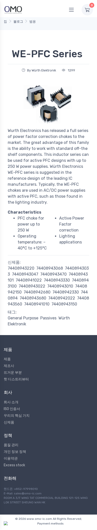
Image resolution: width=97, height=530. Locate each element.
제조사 (9, 366)
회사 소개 (11, 402)
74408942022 (61, 298)
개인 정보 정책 (15, 452)
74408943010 (60, 286)
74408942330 (65, 292)
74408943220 (21, 268)
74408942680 (37, 292)
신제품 (9, 422)
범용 (32, 21)
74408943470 (53, 274)
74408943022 (32, 286)
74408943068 (49, 268)
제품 (7, 359)
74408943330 (57, 280)
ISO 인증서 (12, 409)
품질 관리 (11, 445)
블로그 (18, 21)
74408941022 (29, 280)
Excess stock (14, 465)
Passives (48, 318)
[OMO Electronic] (13, 9)
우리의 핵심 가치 (17, 415)
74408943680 (33, 298)
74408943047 (25, 274)
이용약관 (11, 458)
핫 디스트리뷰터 (16, 379)
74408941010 (36, 304)
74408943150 (64, 304)
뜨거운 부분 (13, 372)
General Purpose (23, 318)
